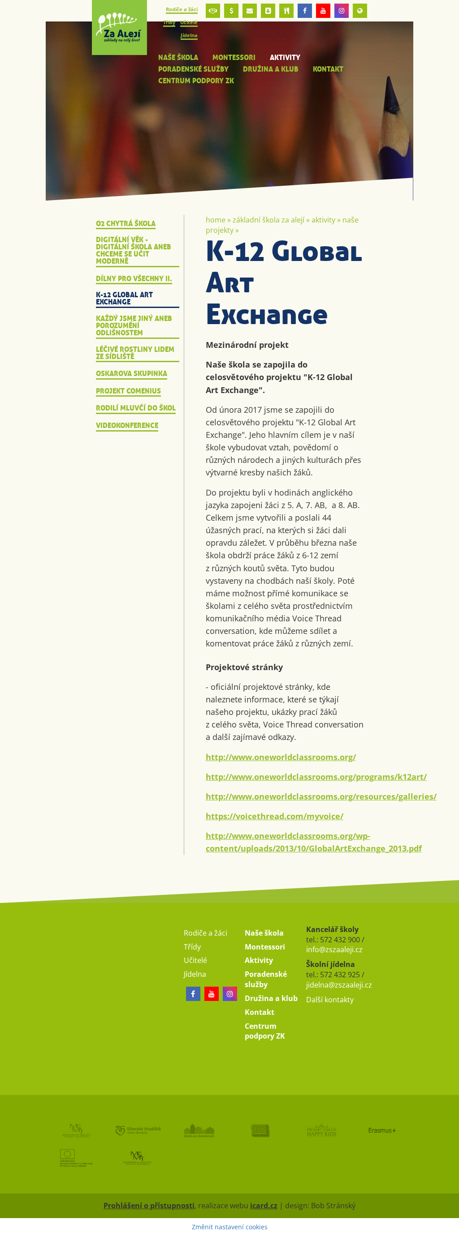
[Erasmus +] (360, 11)
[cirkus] (321, 1130)
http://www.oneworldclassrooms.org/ (281, 757)
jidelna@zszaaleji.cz (339, 985)
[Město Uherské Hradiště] (138, 1130)
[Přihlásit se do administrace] (450, 1227)
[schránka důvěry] (213, 11)
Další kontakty (330, 1000)
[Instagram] (341, 11)
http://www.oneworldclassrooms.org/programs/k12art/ (316, 776)
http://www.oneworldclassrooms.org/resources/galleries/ (321, 796)
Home (215, 220)
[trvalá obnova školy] (260, 1130)
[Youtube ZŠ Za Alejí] (323, 11)
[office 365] (249, 11)
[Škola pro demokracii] (199, 1130)
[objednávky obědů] (286, 11)
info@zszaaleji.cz (334, 949)
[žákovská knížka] (268, 11)
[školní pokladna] (231, 11)
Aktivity (323, 220)
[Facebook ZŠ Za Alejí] (305, 11)
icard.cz (263, 1205)
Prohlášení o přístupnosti (149, 1205)
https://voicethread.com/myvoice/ (274, 816)
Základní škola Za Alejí (268, 220)
